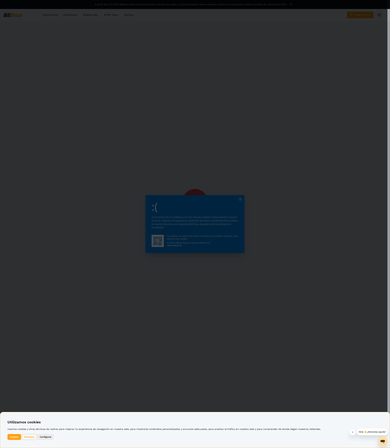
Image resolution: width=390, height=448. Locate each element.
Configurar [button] (45, 437)
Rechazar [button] (29, 437)
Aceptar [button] (14, 437)
